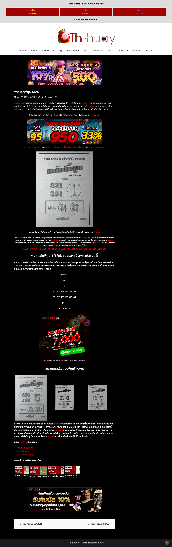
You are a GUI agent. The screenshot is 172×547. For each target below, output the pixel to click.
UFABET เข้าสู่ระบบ (49, 249)
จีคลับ (84, 249)
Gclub (78, 249)
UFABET (26, 249)
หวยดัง (86, 51)
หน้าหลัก (22, 51)
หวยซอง (45, 51)
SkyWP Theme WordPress (93, 543)
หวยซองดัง (86, 103)
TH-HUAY (36, 97)
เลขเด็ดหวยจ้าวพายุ (25, 454)
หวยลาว (110, 51)
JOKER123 (38, 147)
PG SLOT (48, 147)
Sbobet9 (102, 249)
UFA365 (35, 249)
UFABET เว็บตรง (66, 249)
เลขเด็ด (20, 238)
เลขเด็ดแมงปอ (23, 451)
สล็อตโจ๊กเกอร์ (79, 147)
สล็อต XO (58, 147)
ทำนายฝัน (136, 51)
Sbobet (92, 249)
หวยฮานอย (98, 51)
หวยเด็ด (34, 51)
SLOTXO (27, 147)
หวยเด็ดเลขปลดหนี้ (25, 448)
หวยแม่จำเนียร (73, 51)
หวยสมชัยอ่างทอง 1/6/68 (29, 524)
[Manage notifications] (167, 542)
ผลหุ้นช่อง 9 (111, 240)
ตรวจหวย (149, 51)
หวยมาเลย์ (123, 51)
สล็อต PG (101, 147)
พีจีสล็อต (67, 147)
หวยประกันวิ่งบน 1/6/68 (100, 524)
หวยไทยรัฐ (57, 51)
